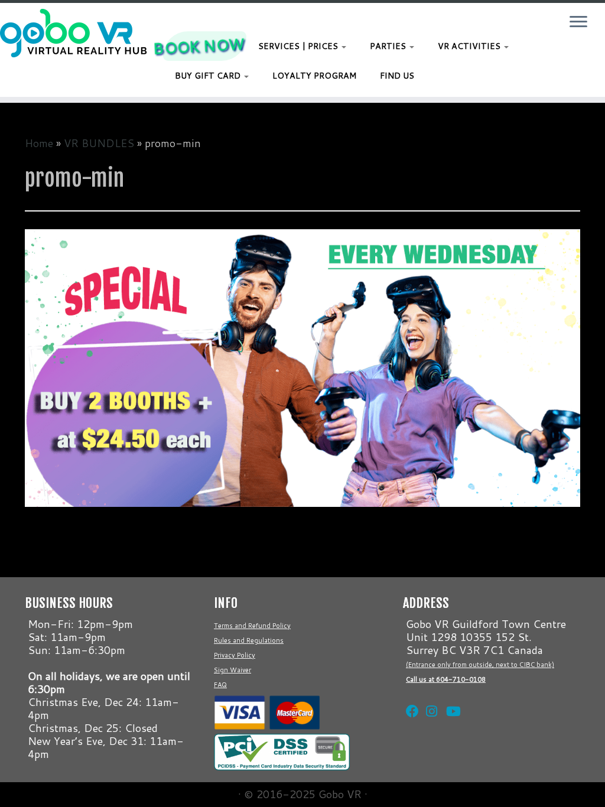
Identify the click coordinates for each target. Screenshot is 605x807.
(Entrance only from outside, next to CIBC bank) (480, 664)
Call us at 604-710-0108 (446, 679)
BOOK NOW (199, 46)
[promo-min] (302, 366)
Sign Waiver (232, 670)
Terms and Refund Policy (252, 625)
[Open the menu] (578, 22)
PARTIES (389, 46)
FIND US (397, 76)
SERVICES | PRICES (299, 46)
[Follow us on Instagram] (430, 696)
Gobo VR (340, 794)
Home (39, 143)
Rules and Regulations (249, 640)
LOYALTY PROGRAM (314, 76)
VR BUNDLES (99, 143)
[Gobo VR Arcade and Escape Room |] (71, 33)
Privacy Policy (234, 655)
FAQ (220, 684)
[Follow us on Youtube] (450, 696)
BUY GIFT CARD (209, 76)
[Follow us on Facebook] (410, 696)
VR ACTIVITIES (470, 46)
